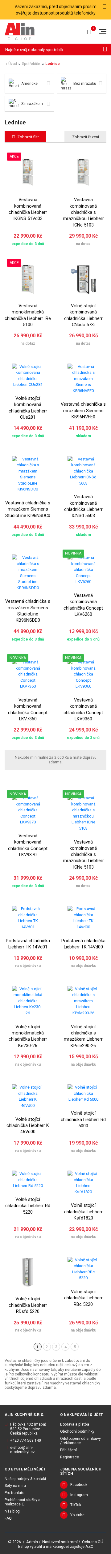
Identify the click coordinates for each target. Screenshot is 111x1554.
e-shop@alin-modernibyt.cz (22, 1449)
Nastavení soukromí (60, 1541)
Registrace (69, 1457)
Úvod (12, 64)
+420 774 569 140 (25, 1440)
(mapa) (40, 1424)
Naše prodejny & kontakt (25, 1479)
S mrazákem (32, 103)
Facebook (78, 1485)
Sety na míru (15, 1485)
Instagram (79, 1495)
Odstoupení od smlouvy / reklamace (80, 1440)
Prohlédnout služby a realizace (22, 1502)
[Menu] (102, 31)
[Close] (104, 6)
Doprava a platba (74, 1424)
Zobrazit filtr (28, 137)
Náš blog (12, 1511)
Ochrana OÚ (92, 1541)
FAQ (8, 1518)
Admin (32, 1541)
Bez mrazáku (84, 83)
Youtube (77, 1515)
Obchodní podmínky (77, 1431)
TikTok (75, 1505)
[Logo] (20, 31)
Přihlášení (68, 1450)
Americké (29, 83)
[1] (105, 50)
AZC (89, 1546)
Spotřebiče (31, 64)
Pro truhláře (14, 1493)
